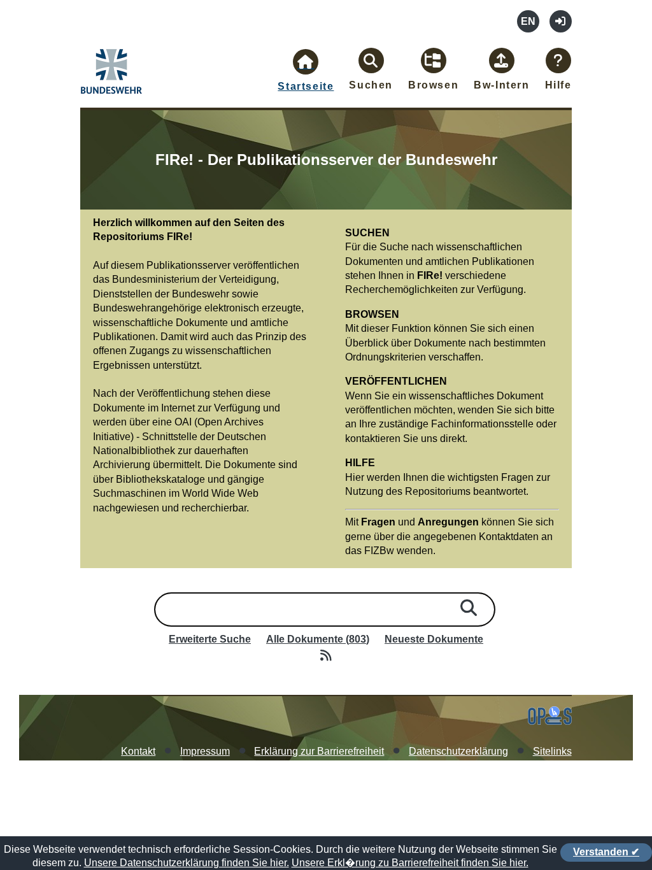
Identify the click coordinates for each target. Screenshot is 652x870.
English (528, 21)
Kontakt (138, 751)
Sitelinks (552, 751)
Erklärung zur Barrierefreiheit (319, 751)
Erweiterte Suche (210, 639)
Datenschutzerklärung (458, 751)
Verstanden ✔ (606, 851)
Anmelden (560, 21)
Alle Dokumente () (317, 639)
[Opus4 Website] (550, 721)
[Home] (112, 96)
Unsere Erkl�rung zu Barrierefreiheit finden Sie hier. (410, 862)
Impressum (205, 751)
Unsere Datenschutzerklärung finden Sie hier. (186, 862)
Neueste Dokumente (434, 639)
